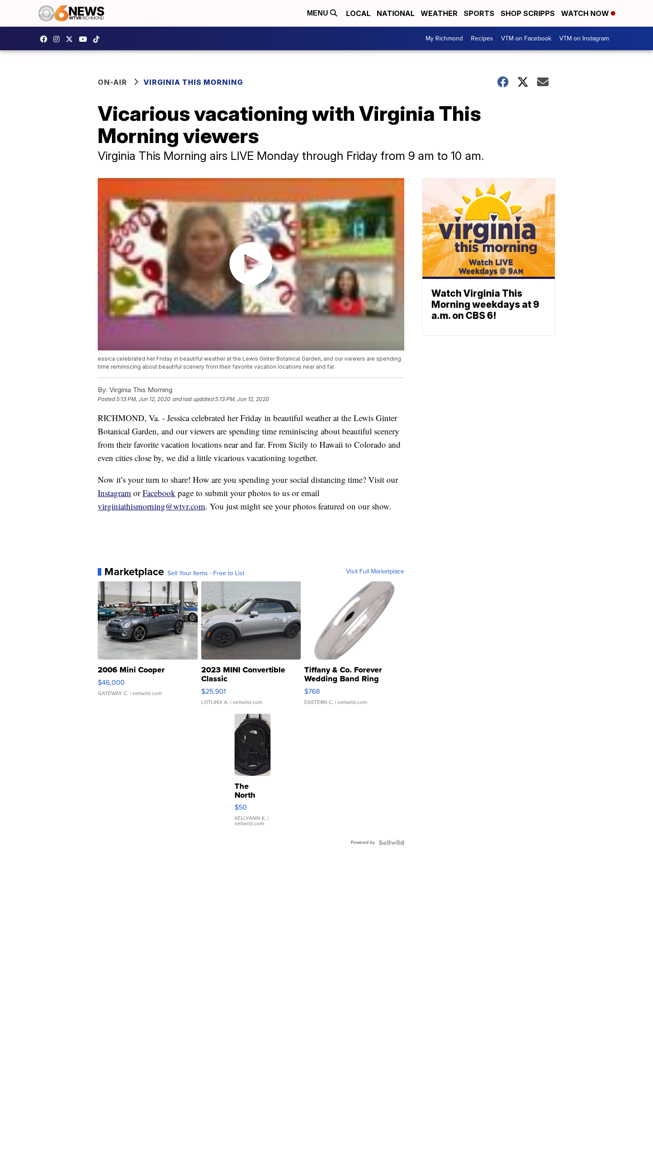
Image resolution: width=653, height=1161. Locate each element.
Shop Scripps (528, 13)
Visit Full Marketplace (375, 572)
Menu (318, 13)
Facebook (159, 492)
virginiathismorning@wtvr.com (151, 506)
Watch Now (586, 13)
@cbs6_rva (98, 39)
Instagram (114, 492)
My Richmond (444, 38)
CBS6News (46, 39)
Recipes (482, 38)
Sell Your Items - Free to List (205, 573)
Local (358, 13)
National (395, 13)
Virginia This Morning (193, 82)
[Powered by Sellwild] (391, 842)
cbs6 (58, 39)
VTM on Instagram (584, 38)
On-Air (112, 82)
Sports (479, 13)
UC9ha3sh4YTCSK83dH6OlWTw (85, 39)
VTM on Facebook (526, 38)
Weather (439, 13)
